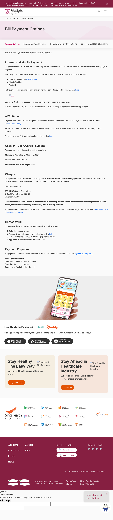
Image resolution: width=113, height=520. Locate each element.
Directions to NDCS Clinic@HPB (63, 44)
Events (11, 456)
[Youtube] (93, 449)
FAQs (27, 450)
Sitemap (69, 484)
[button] (104, 44)
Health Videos (68, 455)
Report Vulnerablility (87, 484)
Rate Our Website (92, 481)
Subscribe (67, 387)
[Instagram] (97, 449)
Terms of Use (71, 481)
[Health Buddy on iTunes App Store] (15, 341)
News (11, 461)
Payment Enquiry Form (83, 253)
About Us (13, 445)
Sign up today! (16, 382)
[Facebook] (89, 449)
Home (7, 18)
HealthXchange (68, 450)
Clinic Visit (15, 18)
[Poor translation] (7, 500)
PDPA (82, 481)
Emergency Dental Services (35, 44)
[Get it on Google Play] (39, 341)
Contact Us (14, 450)
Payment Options (12, 44)
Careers (29, 445)
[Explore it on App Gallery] (62, 341)
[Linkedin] (101, 449)
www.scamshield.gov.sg (68, 5)
